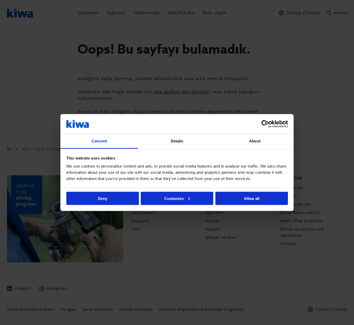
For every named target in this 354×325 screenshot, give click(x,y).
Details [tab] (177, 141)
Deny (102, 198)
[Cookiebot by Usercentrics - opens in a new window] (265, 124)
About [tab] (254, 141)
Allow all (251, 198)
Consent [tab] (99, 141)
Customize (174, 198)
